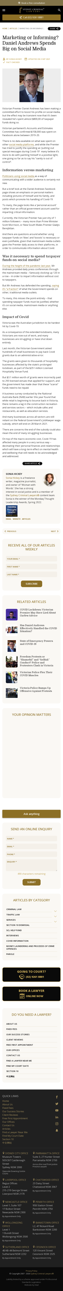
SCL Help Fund (14, 930)
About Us (11, 1023)
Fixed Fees (11, 1029)
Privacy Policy (31, 1271)
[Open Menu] (3, 10)
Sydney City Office (16, 1153)
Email (8, 519)
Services (11, 919)
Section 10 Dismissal (18, 925)
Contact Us (13, 1055)
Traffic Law (13, 914)
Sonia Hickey (15, 59)
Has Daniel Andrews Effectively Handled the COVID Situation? (38, 628)
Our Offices (12, 1050)
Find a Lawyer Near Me (19, 1060)
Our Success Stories (17, 1034)
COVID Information (17, 940)
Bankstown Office (47, 1222)
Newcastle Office (16, 1202)
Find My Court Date (17, 1066)
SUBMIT (31, 882)
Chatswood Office (47, 1179)
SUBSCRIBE (32, 583)
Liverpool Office (15, 1179)
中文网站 (10, 1076)
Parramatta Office (47, 1153)
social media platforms (21, 144)
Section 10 (12, 1071)
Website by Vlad (31, 1285)
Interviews (12, 935)
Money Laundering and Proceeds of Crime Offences (30, 947)
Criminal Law (14, 909)
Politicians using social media (18, 176)
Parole (10, 954)
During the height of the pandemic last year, (26, 265)
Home (4, 28)
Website (17, 519)
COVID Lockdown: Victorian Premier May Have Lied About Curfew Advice (38, 612)
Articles (13, 28)
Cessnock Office (45, 1247)
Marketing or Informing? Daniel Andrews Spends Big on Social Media (30, 43)
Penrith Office (44, 1202)
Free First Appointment (19, 1045)
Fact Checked (13, 62)
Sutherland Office (17, 1247)
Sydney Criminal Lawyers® (24, 495)
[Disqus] (31, 757)
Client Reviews (14, 1039)
